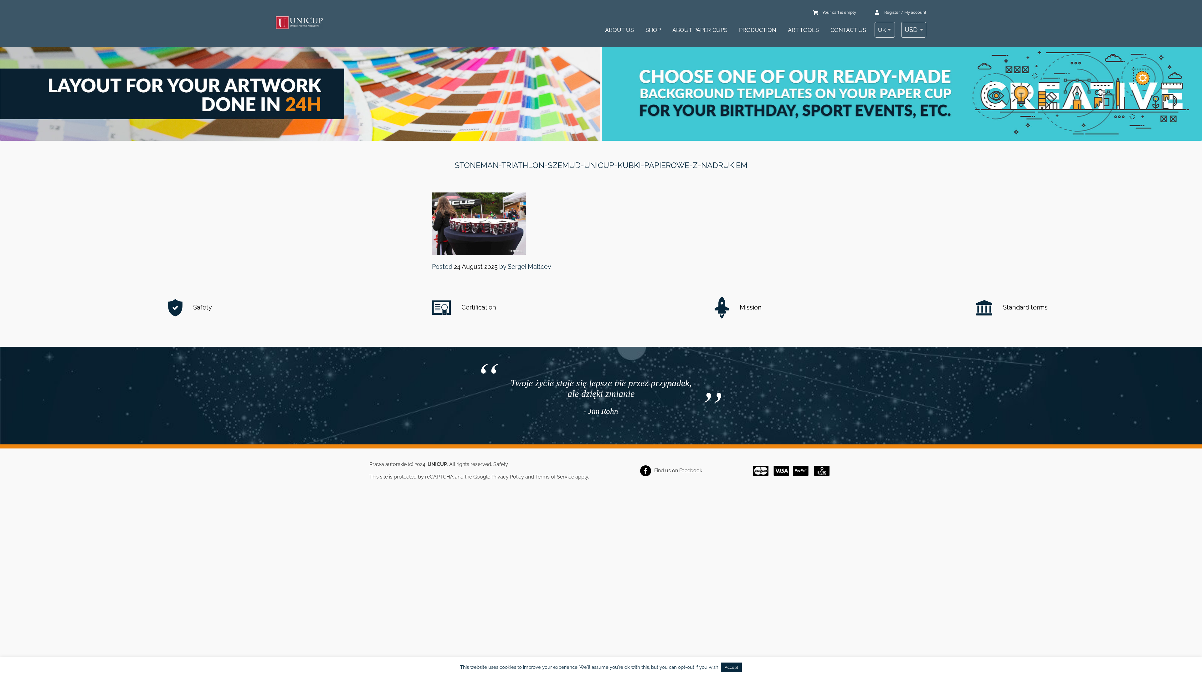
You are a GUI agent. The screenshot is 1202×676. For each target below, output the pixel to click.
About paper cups (699, 30)
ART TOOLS (803, 30)
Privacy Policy (507, 477)
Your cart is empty (839, 12)
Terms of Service (554, 477)
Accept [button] (731, 667)
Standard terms (1024, 307)
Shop (653, 30)
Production (757, 30)
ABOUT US (619, 30)
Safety (202, 307)
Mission (750, 307)
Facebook (690, 471)
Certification (478, 307)
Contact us (848, 30)
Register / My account (905, 12)
